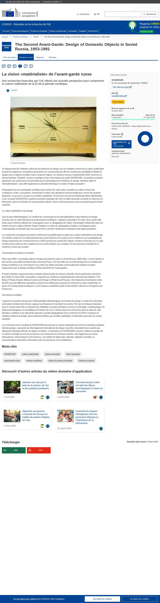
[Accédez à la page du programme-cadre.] (6, 46)
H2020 (35, 37)
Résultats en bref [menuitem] (25, 57)
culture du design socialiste (60, 360)
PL (31, 66)
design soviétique (34, 360)
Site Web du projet (121, 87)
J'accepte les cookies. (102, 599)
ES (15, 66)
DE (4, 66)
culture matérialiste (30, 354)
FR (20, 66)
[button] (97, 14)
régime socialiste (52, 354)
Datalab (82, 31)
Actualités (72, 31)
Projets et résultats (39, 31)
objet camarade (73, 354)
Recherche (93, 31)
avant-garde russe (12, 360)
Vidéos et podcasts (57, 31)
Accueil (6, 31)
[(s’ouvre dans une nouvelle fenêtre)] (22, 13)
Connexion (84, 14)
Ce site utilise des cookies (25, 599)
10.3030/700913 (118, 96)
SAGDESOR (10, 354)
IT (25, 66)
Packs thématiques (20, 31)
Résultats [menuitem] (52, 57)
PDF (41, 450)
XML (16, 450)
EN (9, 66)
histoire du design (86, 360)
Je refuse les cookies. (139, 599)
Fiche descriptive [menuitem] (9, 57)
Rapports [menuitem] (40, 57)
